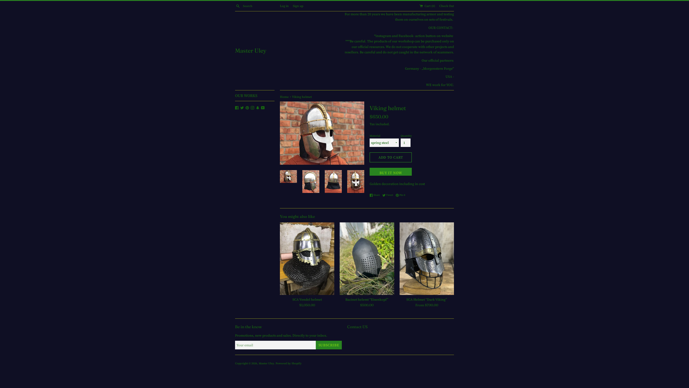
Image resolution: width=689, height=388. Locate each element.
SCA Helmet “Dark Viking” (426, 299)
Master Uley (250, 50)
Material (375, 136)
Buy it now (390, 172)
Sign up (298, 6)
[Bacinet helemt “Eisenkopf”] (367, 258)
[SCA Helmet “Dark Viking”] (427, 258)
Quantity (406, 136)
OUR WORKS (246, 95)
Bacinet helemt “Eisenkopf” (366, 299)
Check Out (446, 6)
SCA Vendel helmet (307, 299)
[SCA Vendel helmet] (307, 258)
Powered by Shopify (289, 363)
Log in (284, 6)
